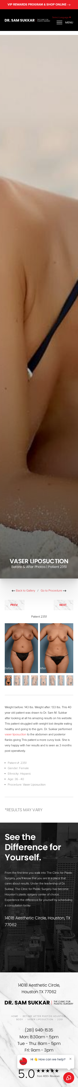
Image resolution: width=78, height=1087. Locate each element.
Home (14, 1016)
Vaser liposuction (40, 1019)
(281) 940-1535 (39, 1030)
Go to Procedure (52, 590)
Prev (14, 605)
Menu (69, 22)
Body (19, 1019)
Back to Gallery (25, 590)
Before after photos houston (44, 1016)
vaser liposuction (15, 734)
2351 (60, 1019)
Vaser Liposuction (34, 785)
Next (63, 605)
